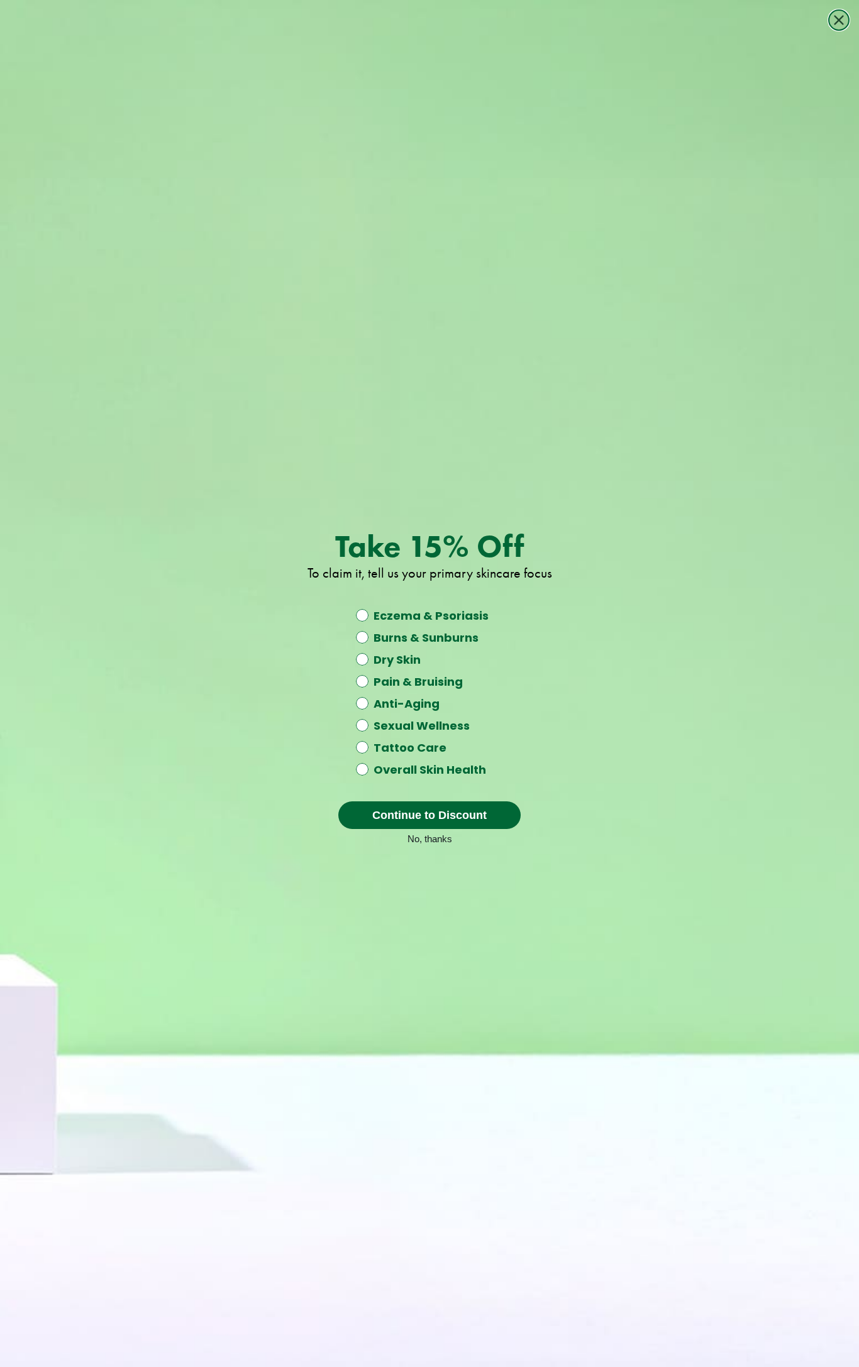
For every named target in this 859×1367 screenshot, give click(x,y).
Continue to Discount (429, 815)
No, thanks (429, 838)
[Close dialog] (839, 20)
